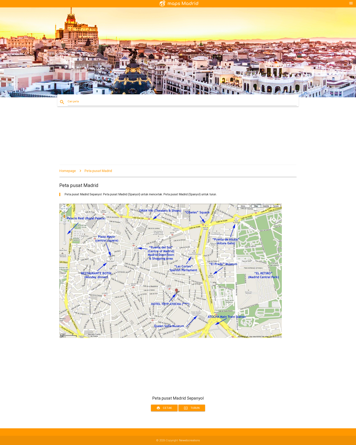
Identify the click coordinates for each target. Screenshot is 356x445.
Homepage (67, 171)
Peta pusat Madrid (98, 171)
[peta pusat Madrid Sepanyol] (170, 337)
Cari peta (73, 101)
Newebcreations (189, 440)
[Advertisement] (170, 139)
